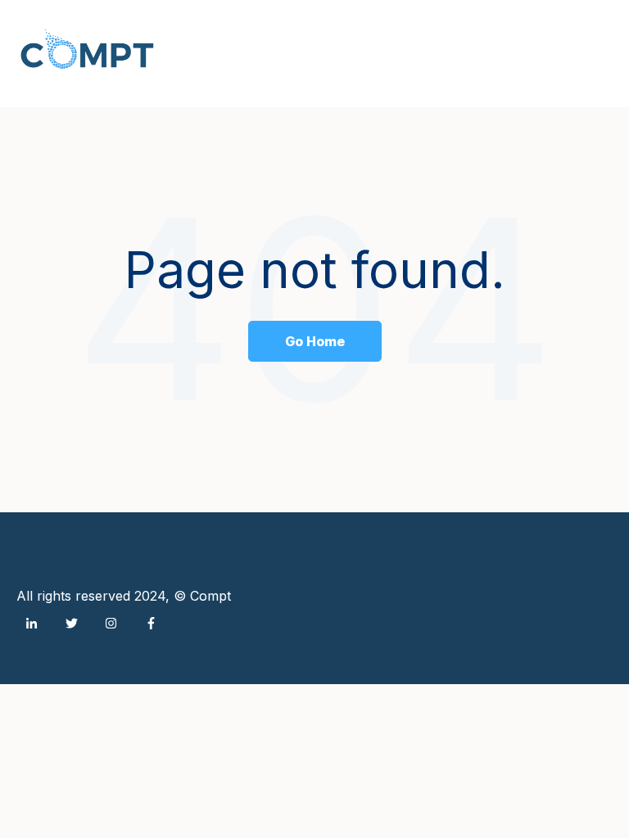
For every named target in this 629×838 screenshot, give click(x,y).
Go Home (315, 341)
